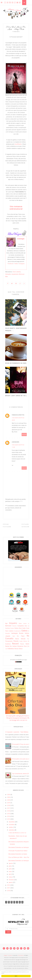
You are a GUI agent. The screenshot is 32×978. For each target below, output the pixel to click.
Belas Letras (23, 623)
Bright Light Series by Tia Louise (18, 395)
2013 (8, 819)
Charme (14, 626)
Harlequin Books (17, 633)
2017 (8, 808)
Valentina (11, 649)
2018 (8, 805)
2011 (8, 888)
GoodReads (18, 144)
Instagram (22, 263)
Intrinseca (28, 633)
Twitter (16, 263)
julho (10, 866)
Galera (24, 630)
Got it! (16, 976)
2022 (8, 797)
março (10, 877)
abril (10, 874)
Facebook (10, 263)
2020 (8, 800)
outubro (11, 827)
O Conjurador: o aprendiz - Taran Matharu (16, 732)
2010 (8, 890)
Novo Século (20, 639)
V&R (6, 648)
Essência (29, 628)
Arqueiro (13, 623)
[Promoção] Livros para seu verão (21, 759)
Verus (16, 649)
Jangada (7, 636)
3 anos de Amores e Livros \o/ (17, 833)
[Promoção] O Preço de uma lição (21, 744)
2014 (8, 816)
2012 (8, 885)
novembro (12, 824)
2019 (8, 803)
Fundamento (17, 631)
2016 (8, 811)
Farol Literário (17, 272)
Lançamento (14, 274)
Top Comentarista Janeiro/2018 (21, 773)
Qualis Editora (23, 641)
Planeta (15, 641)
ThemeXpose (21, 955)
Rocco (22, 644)
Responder (24, 434)
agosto (11, 863)
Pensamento (9, 641)
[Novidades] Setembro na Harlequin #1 (20, 860)
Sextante (29, 644)
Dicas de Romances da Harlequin (18, 363)
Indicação (8, 274)
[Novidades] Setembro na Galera (18, 854)
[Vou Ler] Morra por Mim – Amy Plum (19, 857)
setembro (11, 830)
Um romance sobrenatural (16, 207)
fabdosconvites (18, 415)
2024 (8, 794)
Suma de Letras (11, 646)
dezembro (12, 822)
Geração (7, 633)
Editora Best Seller (20, 628)
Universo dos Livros (24, 646)
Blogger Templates (8, 955)
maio (10, 871)
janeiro (11, 882)
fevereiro (11, 879)
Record (15, 643)
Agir (6, 623)
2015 (8, 813)
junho (10, 869)
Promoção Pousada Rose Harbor (18, 851)
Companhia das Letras (24, 626)
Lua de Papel (18, 636)
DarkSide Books (9, 628)
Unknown (15, 442)
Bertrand (8, 626)
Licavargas (20, 239)
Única (20, 649)
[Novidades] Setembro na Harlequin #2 (20, 847)
